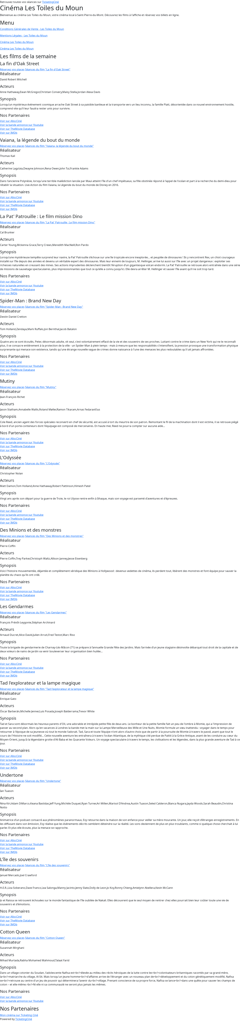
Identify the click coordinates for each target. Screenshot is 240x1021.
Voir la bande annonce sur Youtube (21, 125)
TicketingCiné (50, 2)
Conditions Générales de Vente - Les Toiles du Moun (32, 29)
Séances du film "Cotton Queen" (45, 938)
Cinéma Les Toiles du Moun (17, 42)
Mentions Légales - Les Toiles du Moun (24, 35)
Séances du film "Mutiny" (40, 387)
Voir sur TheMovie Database (17, 129)
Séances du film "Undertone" (43, 781)
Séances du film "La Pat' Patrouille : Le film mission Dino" (60, 222)
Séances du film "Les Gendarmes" (46, 612)
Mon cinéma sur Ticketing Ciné (19, 1015)
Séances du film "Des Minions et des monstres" (54, 536)
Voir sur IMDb (8, 133)
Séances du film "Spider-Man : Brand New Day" (54, 307)
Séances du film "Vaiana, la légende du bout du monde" (59, 146)
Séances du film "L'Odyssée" (42, 463)
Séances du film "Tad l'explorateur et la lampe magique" (59, 689)
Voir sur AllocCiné (11, 121)
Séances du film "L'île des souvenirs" (47, 865)
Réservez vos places (12, 69)
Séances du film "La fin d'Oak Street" (47, 69)
